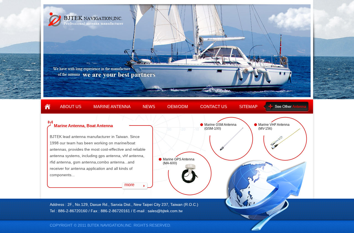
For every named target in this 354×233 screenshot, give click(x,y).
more (129, 184)
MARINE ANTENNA (112, 106)
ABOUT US (70, 106)
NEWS (149, 106)
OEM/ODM (177, 106)
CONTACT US (213, 106)
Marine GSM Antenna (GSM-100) (220, 126)
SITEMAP (248, 106)
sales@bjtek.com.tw (165, 211)
